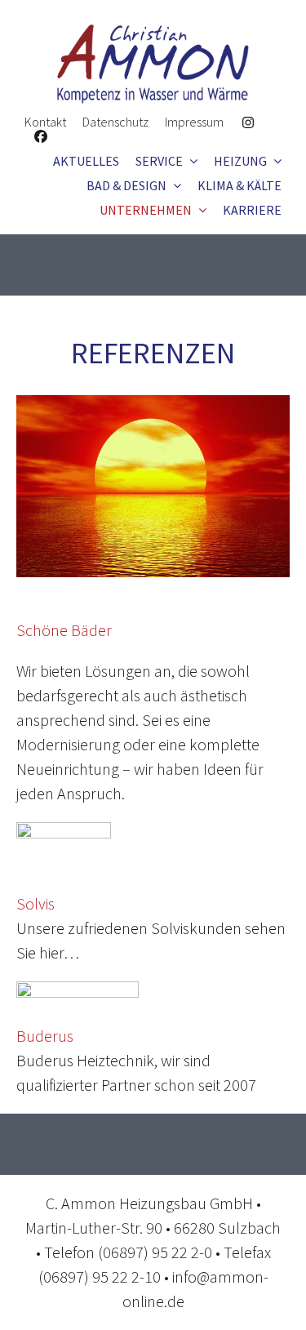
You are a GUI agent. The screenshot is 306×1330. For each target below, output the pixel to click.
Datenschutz (115, 121)
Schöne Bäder (64, 630)
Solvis (35, 903)
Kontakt (45, 121)
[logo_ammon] (153, 32)
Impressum (194, 121)
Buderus (44, 1035)
